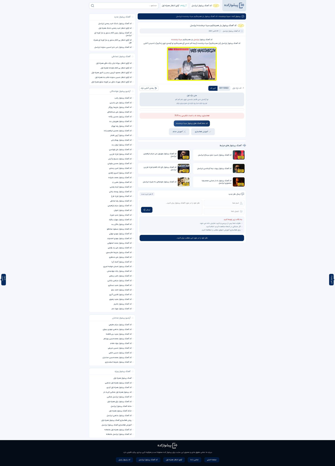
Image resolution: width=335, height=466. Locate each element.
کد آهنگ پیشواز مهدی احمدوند (119, 238)
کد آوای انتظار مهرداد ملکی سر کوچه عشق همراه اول (111, 82)
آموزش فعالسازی (201, 131)
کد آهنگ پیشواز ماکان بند (121, 224)
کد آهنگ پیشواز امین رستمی (120, 168)
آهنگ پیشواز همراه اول (122, 378)
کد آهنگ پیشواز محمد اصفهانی (119, 243)
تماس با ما (194, 460)
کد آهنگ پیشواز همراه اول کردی (119, 387)
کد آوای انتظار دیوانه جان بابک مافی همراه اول (114, 63)
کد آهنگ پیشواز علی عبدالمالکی (119, 112)
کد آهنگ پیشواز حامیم (123, 304)
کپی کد (213, 88)
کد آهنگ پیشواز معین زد (122, 182)
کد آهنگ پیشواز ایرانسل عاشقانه (119, 434)
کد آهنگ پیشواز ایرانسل (202, 5)
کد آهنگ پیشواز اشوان (123, 210)
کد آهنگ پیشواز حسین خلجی (120, 353)
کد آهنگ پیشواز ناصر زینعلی (120, 276)
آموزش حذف (178, 131)
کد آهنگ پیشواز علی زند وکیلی (120, 248)
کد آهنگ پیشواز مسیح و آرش (120, 159)
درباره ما (209, 452)
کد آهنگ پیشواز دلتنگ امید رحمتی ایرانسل (115, 23)
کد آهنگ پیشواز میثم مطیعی (120, 324)
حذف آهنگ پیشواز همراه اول (120, 411)
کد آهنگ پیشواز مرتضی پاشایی (119, 280)
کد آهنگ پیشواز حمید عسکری (120, 285)
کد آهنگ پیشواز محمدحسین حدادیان (117, 357)
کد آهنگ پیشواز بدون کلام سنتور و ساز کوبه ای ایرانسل (113, 34)
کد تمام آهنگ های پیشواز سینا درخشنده (192, 123)
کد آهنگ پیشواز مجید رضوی (120, 299)
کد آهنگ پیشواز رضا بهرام (121, 126)
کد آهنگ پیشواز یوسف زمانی (120, 191)
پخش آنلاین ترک (147, 88)
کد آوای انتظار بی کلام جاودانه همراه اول (116, 68)
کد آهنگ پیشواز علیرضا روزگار (120, 107)
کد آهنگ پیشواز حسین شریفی (120, 348)
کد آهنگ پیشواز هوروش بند (120, 121)
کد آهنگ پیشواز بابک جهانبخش (119, 271)
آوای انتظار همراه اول (170, 5)
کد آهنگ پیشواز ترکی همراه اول (119, 401)
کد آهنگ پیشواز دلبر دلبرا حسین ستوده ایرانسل (113, 47)
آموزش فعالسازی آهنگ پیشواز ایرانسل (117, 425)
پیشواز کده (236, 16)
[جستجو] (92, 5)
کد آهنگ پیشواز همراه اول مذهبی (118, 383)
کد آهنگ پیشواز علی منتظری (120, 257)
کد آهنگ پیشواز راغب (123, 98)
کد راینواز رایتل (124, 460)
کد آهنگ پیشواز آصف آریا (122, 262)
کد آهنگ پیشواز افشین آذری (120, 294)
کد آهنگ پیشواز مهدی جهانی (120, 234)
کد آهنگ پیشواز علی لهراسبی (120, 149)
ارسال (148, 210)
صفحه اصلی (211, 460)
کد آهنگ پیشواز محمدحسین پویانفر (117, 338)
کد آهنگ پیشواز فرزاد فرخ (121, 196)
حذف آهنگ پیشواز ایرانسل (121, 406)
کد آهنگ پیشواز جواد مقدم (121, 343)
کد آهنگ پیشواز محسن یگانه (120, 116)
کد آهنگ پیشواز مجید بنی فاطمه (119, 334)
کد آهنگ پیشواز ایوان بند (121, 145)
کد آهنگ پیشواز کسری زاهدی (120, 173)
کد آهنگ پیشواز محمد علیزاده (120, 177)
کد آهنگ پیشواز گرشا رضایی (121, 187)
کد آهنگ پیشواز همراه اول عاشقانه (118, 429)
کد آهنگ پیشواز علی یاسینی (121, 102)
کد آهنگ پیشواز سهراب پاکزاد (120, 219)
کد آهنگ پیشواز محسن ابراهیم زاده (118, 130)
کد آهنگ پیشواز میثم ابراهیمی (120, 205)
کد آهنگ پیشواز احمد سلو (121, 290)
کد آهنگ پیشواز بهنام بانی (121, 140)
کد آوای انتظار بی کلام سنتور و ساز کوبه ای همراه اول (113, 41)
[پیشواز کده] (234, 5)
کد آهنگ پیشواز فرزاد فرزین (121, 154)
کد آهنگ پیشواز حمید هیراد (121, 215)
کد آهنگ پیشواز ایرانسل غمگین (119, 397)
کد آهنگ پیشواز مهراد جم (122, 308)
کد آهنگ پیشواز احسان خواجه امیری (117, 266)
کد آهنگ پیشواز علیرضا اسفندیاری (118, 362)
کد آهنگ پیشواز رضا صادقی (121, 201)
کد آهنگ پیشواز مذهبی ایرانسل (119, 415)
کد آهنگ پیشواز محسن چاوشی (120, 163)
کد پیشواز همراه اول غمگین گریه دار (117, 392)
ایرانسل (196, 39)
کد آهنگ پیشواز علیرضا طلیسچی (119, 252)
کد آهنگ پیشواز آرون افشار (121, 135)
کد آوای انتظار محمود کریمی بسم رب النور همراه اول (111, 72)
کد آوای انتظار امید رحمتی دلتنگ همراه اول (115, 28)
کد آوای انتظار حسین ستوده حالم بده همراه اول (113, 77)
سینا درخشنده (224, 16)
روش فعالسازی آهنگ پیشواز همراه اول (116, 420)
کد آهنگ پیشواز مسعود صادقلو (119, 229)
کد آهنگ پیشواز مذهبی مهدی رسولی (117, 329)
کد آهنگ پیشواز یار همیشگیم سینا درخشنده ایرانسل (213, 25)
